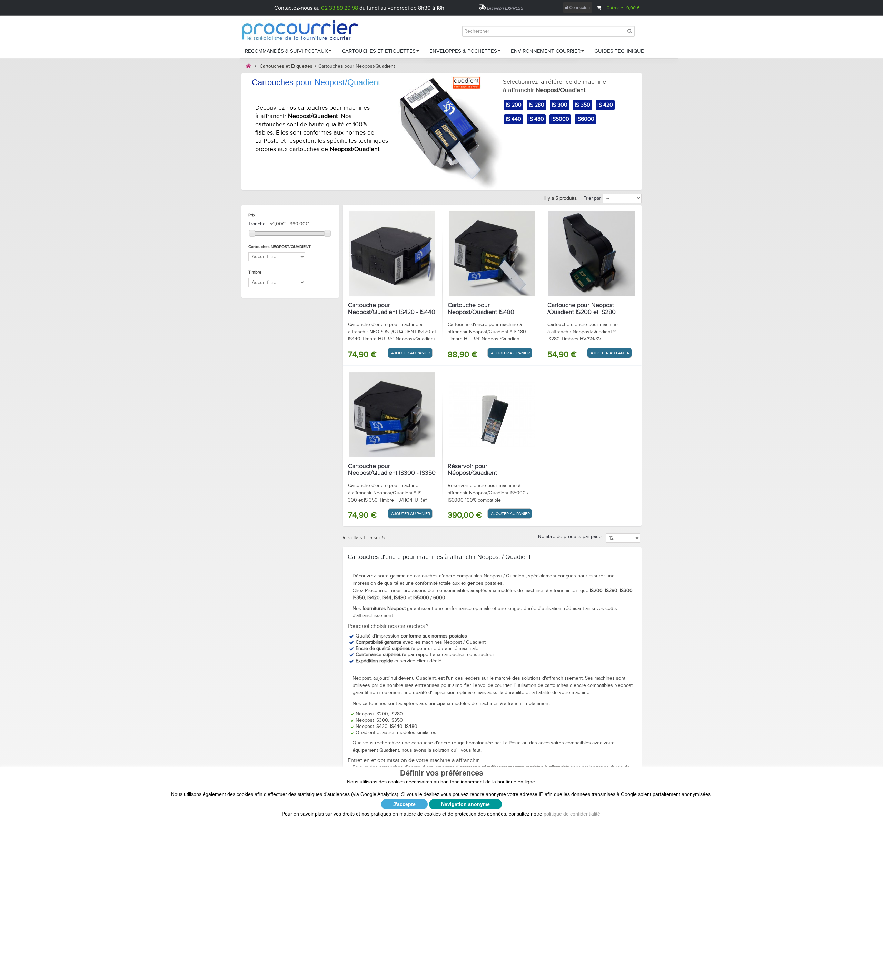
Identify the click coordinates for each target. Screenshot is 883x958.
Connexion (579, 7)
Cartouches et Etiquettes (286, 66)
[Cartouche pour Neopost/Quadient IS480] (492, 253)
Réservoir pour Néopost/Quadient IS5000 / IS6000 (472, 473)
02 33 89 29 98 (339, 8)
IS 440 (513, 119)
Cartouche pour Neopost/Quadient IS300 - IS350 (392, 470)
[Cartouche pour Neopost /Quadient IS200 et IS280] (591, 253)
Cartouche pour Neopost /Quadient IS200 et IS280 (581, 309)
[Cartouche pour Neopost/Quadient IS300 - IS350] (392, 415)
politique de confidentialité (572, 814)
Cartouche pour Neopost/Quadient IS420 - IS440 (391, 309)
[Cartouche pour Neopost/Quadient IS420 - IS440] (392, 253)
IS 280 (536, 105)
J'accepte (404, 804)
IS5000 (560, 119)
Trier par (592, 198)
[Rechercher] (629, 31)
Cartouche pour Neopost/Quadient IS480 (481, 309)
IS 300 (559, 105)
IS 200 (514, 105)
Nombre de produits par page (570, 537)
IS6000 (585, 119)
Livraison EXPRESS (505, 8)
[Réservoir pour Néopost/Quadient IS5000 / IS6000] (492, 415)
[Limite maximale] (327, 233)
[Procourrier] (307, 29)
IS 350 (582, 105)
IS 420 (605, 105)
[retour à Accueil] (248, 65)
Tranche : (258, 224)
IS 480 (536, 119)
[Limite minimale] (252, 233)
